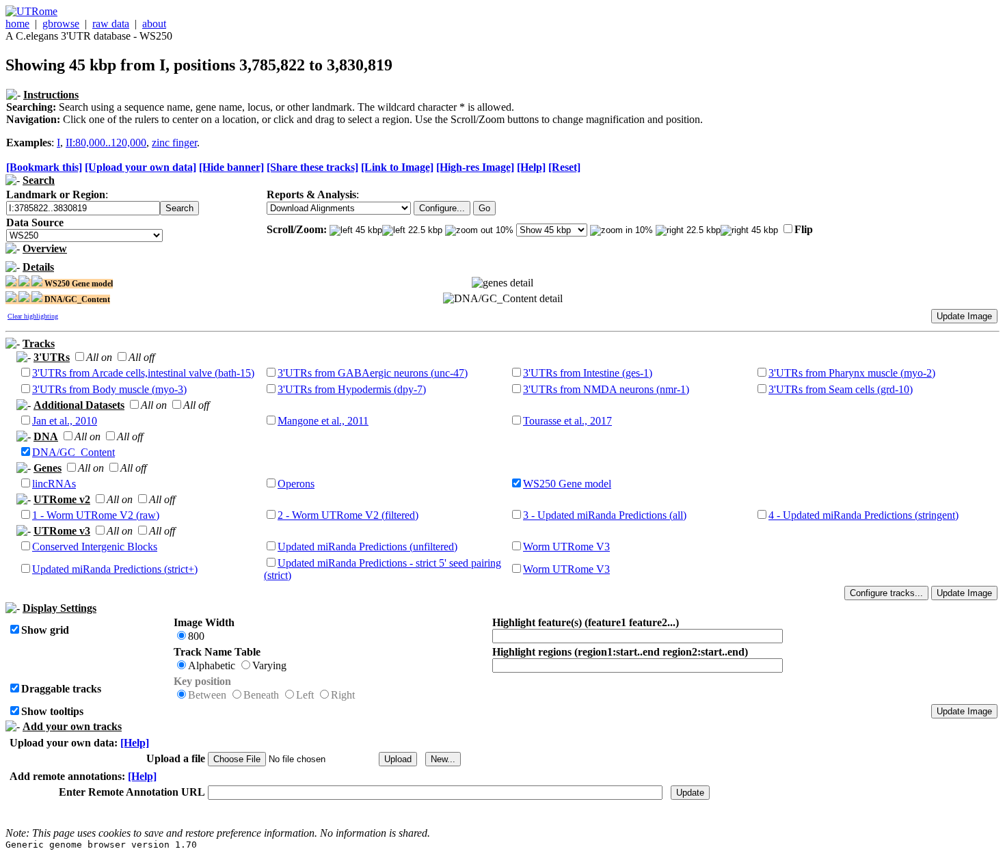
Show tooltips (52, 711)
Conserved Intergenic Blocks (94, 546)
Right (343, 695)
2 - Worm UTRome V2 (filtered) (348, 515)
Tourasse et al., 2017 (567, 421)
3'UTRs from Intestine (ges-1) (587, 373)
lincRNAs (54, 483)
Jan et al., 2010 (64, 421)
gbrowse (60, 23)
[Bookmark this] (44, 167)
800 (196, 636)
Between (207, 695)
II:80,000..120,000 (106, 142)
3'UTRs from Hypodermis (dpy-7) (352, 389)
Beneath (261, 695)
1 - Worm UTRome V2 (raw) (95, 515)
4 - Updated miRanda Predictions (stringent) (863, 515)
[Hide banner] (231, 167)
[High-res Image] (475, 167)
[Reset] (564, 167)
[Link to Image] (397, 167)
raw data (110, 23)
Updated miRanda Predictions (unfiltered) (367, 546)
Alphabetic (211, 665)
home (17, 23)
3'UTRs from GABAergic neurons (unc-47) (373, 373)
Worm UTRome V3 (566, 546)
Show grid (45, 630)
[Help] (531, 167)
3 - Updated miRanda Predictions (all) (604, 515)
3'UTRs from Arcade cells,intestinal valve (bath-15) (143, 373)
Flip (803, 229)
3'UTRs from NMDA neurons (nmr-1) (606, 389)
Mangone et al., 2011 (323, 421)
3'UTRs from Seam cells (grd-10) (840, 389)
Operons (296, 483)
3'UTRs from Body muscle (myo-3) (109, 389)
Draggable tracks (61, 689)
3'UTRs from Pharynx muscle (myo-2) (851, 373)
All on (99, 357)
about (154, 23)
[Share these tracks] (312, 167)
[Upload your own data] (140, 167)
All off (142, 357)
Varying (269, 665)
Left (305, 695)
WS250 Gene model (567, 483)
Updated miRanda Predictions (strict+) (115, 569)
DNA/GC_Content (73, 452)
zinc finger (174, 142)
